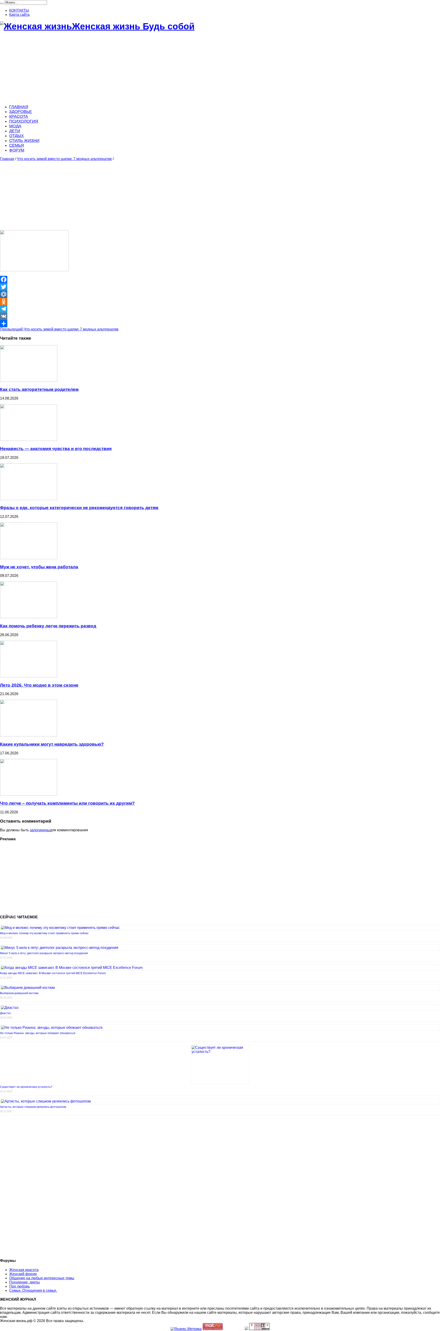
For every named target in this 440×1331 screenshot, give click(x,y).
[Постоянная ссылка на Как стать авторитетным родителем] (28, 381)
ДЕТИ (14, 131)
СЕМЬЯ (16, 145)
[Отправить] (220, 323)
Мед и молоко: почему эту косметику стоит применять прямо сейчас (44, 933)
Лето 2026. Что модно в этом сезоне (39, 685)
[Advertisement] (137, 68)
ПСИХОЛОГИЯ (23, 121)
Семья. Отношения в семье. (33, 1290)
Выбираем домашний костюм (19, 993)
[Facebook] (220, 279)
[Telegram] (220, 309)
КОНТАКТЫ (19, 10)
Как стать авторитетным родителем (39, 389)
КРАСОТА (18, 116)
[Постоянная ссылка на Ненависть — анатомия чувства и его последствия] (28, 440)
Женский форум (23, 1274)
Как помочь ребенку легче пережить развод (48, 625)
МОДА (15, 126)
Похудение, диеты (24, 1282)
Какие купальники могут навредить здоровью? (52, 744)
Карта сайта (19, 15)
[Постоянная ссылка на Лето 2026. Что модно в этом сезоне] (28, 676)
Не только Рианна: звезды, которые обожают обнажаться (37, 1033)
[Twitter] (220, 286)
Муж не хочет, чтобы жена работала (39, 566)
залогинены (40, 830)
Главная (7, 159)
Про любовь (19, 1286)
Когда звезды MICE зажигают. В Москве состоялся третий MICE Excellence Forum (53, 973)
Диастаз (5, 1013)
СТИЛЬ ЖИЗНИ (24, 140)
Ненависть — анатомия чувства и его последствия (56, 448)
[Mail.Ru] (220, 294)
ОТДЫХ (16, 135)
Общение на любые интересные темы (41, 1278)
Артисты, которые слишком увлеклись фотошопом (33, 1106)
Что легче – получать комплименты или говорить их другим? (67, 803)
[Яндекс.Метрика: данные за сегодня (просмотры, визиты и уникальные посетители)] (186, 1329)
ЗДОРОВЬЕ (20, 111)
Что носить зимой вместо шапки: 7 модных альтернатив (64, 159)
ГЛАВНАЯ (18, 106)
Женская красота (23, 1270)
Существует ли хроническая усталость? (26, 1086)
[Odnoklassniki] (220, 301)
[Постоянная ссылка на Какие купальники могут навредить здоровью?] (28, 735)
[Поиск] (2, 3)
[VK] (220, 316)
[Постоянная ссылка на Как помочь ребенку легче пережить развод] (28, 617)
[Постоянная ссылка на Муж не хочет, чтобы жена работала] (28, 558)
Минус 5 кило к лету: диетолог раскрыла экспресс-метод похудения (44, 953)
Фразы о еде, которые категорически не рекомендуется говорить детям (79, 507)
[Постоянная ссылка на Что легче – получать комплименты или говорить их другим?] (28, 794)
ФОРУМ (16, 150)
